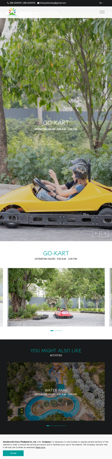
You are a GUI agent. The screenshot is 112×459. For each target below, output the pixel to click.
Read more (40, 447)
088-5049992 (29, 3)
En (101, 3)
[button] (104, 233)
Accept (13, 453)
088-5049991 (16, 3)
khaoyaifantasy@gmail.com (53, 3)
